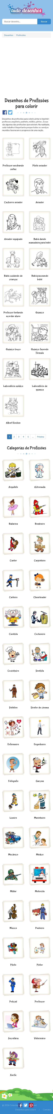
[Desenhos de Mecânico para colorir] (13, 839)
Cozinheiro (13, 670)
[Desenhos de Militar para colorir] (13, 876)
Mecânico (13, 854)
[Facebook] (20, 1106)
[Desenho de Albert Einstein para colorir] (13, 407)
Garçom (40, 781)
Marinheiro (39, 817)
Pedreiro (39, 928)
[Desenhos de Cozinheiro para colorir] (13, 655)
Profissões (21, 35)
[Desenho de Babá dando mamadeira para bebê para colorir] (40, 224)
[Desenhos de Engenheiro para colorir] (40, 729)
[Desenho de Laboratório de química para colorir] (40, 371)
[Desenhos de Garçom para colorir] (40, 766)
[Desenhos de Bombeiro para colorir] (40, 508)
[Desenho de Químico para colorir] (40, 297)
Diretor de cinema (40, 707)
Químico (39, 312)
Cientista (13, 634)
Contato (47, 1109)
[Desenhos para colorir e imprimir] (26, 9)
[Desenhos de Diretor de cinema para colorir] (40, 692)
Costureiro (39, 634)
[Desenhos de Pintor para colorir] (40, 949)
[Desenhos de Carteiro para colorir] (13, 582)
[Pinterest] (31, 1106)
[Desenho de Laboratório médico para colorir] (13, 371)
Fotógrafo (13, 781)
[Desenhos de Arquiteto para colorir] (13, 472)
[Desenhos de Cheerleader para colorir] (40, 582)
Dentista (40, 670)
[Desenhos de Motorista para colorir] (40, 876)
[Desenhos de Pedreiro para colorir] (40, 913)
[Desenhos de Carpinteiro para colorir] (40, 545)
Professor (40, 1001)
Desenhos (8, 35)
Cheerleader (39, 597)
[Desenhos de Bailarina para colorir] (13, 508)
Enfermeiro (13, 744)
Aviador (40, 202)
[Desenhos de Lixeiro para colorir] (13, 802)
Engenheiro (40, 744)
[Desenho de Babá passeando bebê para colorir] (40, 260)
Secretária (13, 1038)
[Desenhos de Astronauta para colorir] (40, 472)
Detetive (13, 707)
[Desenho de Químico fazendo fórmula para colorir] (40, 334)
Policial (13, 1001)
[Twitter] (26, 1106)
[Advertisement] (26, 68)
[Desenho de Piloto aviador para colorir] (40, 150)
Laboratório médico (13, 386)
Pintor (40, 964)
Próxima (40, 436)
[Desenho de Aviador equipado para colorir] (13, 224)
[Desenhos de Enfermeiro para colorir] (13, 729)
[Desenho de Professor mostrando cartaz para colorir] (13, 150)
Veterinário (40, 1038)
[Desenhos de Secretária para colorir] (13, 1023)
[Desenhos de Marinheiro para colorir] (40, 802)
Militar (13, 891)
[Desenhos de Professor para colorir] (40, 986)
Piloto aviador (40, 165)
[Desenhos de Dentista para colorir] (40, 655)
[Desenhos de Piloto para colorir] (13, 949)
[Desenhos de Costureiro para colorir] (40, 619)
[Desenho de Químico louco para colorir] (13, 334)
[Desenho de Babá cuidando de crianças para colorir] (13, 260)
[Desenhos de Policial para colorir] (13, 986)
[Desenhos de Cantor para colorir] (13, 545)
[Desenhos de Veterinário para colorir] (40, 1023)
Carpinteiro (40, 560)
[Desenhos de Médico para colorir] (40, 839)
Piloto (13, 964)
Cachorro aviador (13, 202)
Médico (40, 854)
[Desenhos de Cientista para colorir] (13, 619)
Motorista (40, 891)
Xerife (13, 1075)
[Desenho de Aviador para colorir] (40, 187)
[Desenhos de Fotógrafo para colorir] (13, 766)
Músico (13, 928)
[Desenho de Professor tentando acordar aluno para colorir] (13, 297)
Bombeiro (40, 523)
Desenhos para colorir (25, 1109)
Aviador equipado (13, 239)
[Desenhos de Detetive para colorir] (13, 692)
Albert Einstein (13, 422)
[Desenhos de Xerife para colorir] (13, 1060)
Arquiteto (13, 487)
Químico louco (13, 349)
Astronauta (39, 487)
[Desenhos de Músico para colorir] (13, 913)
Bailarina (13, 523)
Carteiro (13, 597)
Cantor (13, 560)
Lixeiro (13, 817)
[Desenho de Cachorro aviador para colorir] (13, 187)
